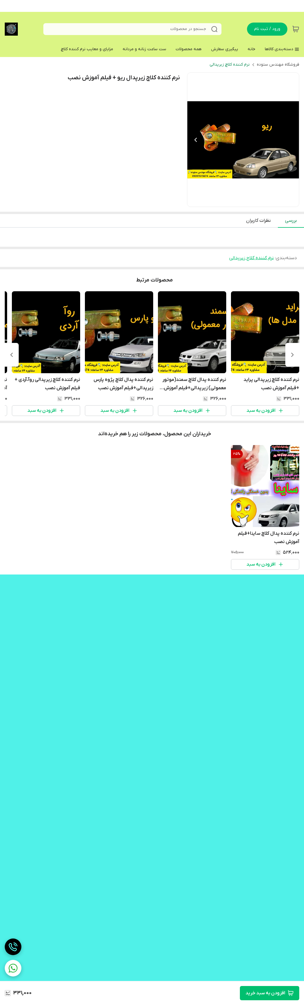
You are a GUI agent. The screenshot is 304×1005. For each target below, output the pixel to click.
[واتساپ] (13, 968)
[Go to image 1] (245, 201)
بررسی (291, 221)
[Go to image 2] (238, 201)
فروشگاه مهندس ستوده (278, 64)
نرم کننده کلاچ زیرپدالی (230, 64)
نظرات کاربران (258, 221)
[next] (11, 355)
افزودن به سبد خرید (265, 993)
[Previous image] (195, 139)
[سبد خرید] (295, 29)
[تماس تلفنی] (13, 946)
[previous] (292, 355)
